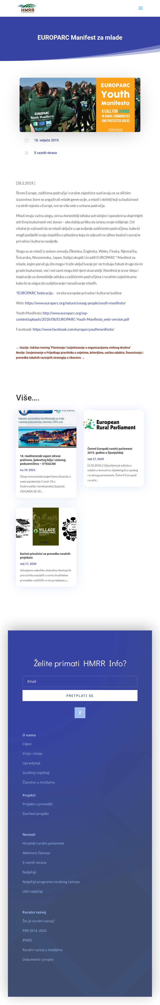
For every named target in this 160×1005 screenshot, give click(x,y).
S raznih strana (45, 153)
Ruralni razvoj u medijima (42, 950)
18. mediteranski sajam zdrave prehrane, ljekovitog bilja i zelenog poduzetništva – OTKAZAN (43, 459)
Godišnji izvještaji (36, 772)
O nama (29, 735)
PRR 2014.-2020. (34, 930)
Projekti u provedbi (37, 804)
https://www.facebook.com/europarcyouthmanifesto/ (73, 329)
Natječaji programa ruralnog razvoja (51, 881)
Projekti (29, 795)
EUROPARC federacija (35, 293)
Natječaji (29, 872)
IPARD (27, 940)
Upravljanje (31, 763)
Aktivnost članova (36, 853)
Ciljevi (26, 744)
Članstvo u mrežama (38, 782)
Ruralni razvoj (34, 912)
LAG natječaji (32, 891)
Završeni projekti (35, 813)
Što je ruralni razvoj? (38, 921)
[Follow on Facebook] (80, 712)
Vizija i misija (32, 753)
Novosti (28, 834)
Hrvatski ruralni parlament (43, 843)
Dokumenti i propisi (38, 959)
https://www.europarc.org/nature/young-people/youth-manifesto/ (75, 303)
